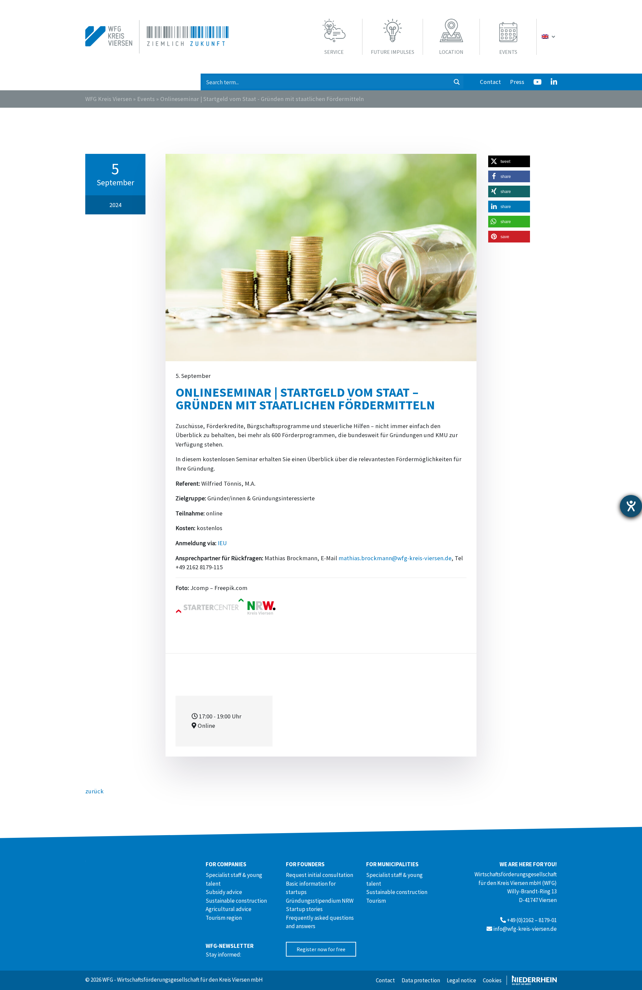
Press (517, 82)
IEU (222, 543)
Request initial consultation (319, 875)
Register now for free (321, 949)
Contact (490, 82)
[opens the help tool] (631, 506)
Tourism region (224, 917)
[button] (509, 161)
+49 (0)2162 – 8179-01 (532, 920)
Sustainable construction (236, 900)
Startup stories (304, 909)
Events (146, 99)
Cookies (492, 980)
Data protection (421, 980)
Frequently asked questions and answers (320, 922)
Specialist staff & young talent (234, 879)
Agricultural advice (228, 909)
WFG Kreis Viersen (108, 99)
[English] (549, 37)
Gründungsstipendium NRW (319, 900)
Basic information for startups (311, 888)
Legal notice (461, 980)
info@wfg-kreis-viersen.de (525, 928)
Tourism (376, 900)
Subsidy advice (224, 892)
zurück (94, 791)
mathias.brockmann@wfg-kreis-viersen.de (394, 558)
